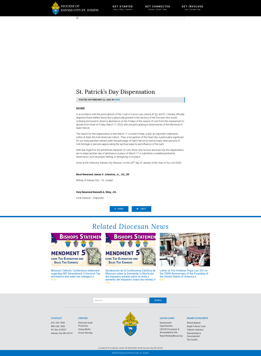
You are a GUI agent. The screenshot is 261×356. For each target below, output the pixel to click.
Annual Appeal (193, 322)
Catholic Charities (195, 329)
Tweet (143, 209)
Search (158, 300)
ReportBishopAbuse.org (171, 336)
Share (120, 209)
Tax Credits (192, 339)
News (117, 100)
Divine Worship (85, 333)
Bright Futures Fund (196, 326)
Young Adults (84, 329)
